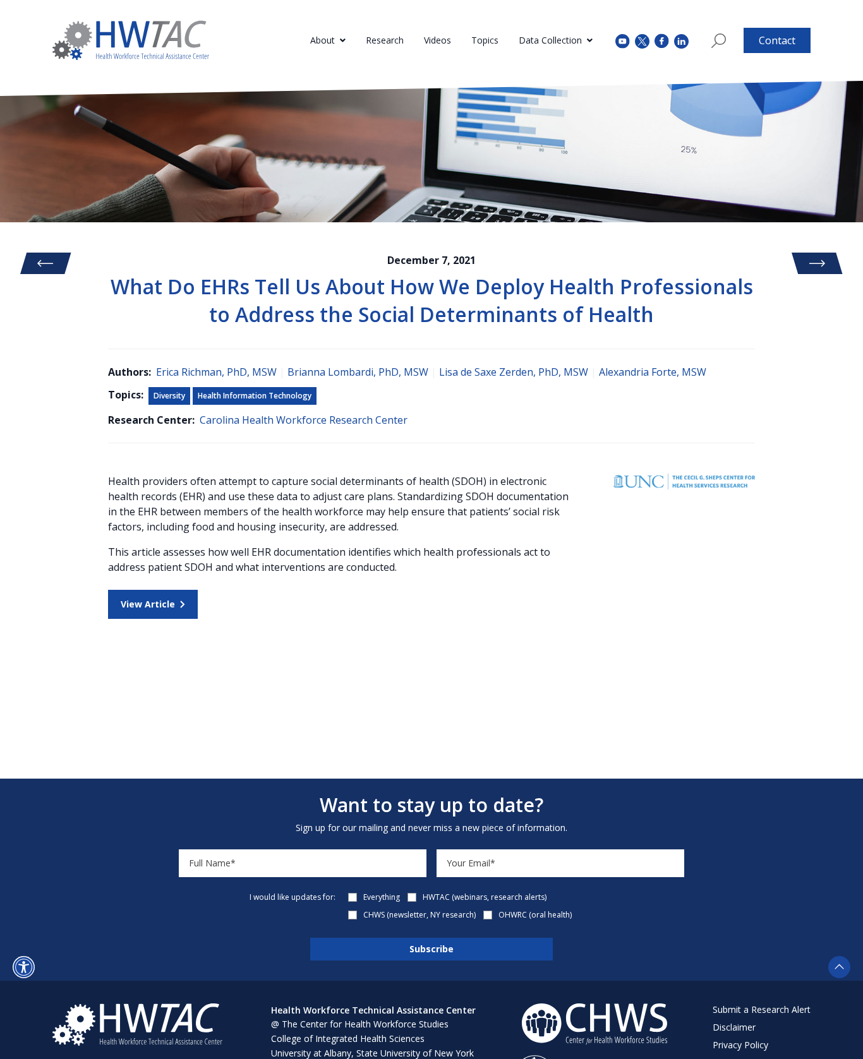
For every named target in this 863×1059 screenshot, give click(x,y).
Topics (484, 40)
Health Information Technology (254, 395)
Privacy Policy (740, 1045)
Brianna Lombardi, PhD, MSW (357, 372)
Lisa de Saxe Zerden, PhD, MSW (513, 372)
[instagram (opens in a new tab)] (681, 40)
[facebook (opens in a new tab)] (662, 40)
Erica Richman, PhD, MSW (216, 372)
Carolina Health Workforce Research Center (303, 420)
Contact (777, 40)
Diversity (169, 395)
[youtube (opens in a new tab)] (622, 40)
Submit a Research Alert (762, 1009)
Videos (437, 40)
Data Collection (550, 40)
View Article (148, 604)
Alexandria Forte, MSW (652, 372)
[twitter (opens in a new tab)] (642, 40)
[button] (24, 967)
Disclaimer (734, 1027)
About (322, 40)
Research (385, 40)
